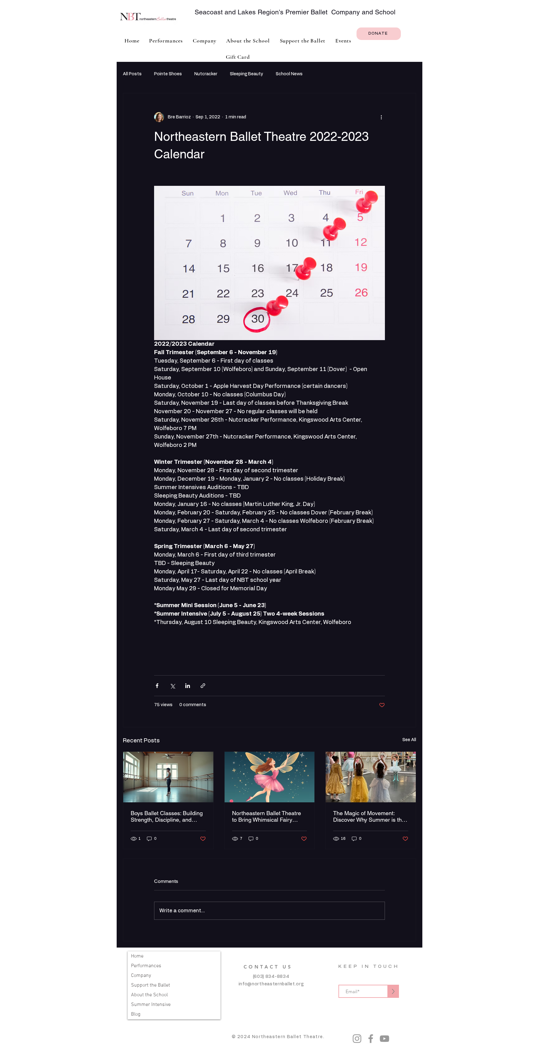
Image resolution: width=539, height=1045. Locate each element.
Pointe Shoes (168, 74)
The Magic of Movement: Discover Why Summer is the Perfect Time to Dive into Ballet (369, 816)
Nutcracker (205, 74)
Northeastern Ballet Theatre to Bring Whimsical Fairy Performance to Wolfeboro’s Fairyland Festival (266, 816)
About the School (149, 995)
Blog (135, 1014)
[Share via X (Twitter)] (172, 686)
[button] (204, 40)
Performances (146, 966)
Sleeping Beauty (246, 74)
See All (409, 740)
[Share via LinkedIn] (188, 686)
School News (289, 74)
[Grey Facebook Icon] (370, 1038)
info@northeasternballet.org (271, 984)
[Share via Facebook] (157, 686)
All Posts (132, 74)
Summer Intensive (151, 1005)
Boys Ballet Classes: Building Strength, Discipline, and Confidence (167, 816)
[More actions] (381, 117)
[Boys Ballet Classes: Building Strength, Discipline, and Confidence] (168, 777)
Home (137, 956)
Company (141, 976)
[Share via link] (203, 686)
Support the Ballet (150, 985)
